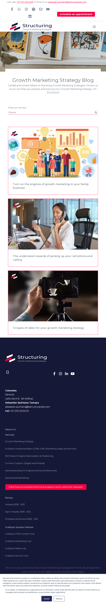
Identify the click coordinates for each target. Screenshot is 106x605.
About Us (10, 429)
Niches (9, 498)
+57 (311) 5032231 (19, 411)
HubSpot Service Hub (16, 555)
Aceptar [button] (47, 598)
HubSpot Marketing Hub (18, 541)
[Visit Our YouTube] (72, 374)
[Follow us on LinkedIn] (30, 16)
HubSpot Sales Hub (15, 548)
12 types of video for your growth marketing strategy (48, 327)
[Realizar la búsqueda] (96, 112)
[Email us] (40, 9)
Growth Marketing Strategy (19, 441)
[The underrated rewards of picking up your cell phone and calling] (53, 224)
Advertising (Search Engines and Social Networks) (31, 470)
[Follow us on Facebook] (12, 9)
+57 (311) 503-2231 (25, 2)
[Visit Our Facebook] (54, 374)
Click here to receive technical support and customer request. (46, 487)
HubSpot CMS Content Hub (20, 534)
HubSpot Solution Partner (19, 527)
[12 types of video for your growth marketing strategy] (53, 296)
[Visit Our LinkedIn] (66, 374)
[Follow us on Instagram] (26, 9)
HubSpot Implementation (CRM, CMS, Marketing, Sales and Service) (40, 448)
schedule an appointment (76, 14)
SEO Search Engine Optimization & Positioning (29, 456)
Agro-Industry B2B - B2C (18, 511)
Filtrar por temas (16, 107)
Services (9, 435)
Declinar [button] (59, 598)
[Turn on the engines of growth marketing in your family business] (53, 152)
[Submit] (101, 78)
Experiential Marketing (17, 478)
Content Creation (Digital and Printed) (25, 463)
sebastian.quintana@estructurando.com (67, 2)
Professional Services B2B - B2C (21, 519)
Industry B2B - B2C (15, 504)
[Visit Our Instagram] (60, 374)
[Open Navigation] (94, 27)
